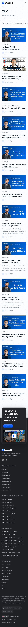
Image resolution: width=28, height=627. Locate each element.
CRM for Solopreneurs (8, 520)
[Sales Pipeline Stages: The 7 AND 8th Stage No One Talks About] (14, 322)
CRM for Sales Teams (8, 523)
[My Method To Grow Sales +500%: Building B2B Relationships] (14, 123)
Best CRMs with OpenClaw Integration (13, 544)
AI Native (9, 23)
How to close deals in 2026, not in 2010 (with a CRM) (11, 77)
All (3, 23)
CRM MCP (5, 469)
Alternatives (18, 23)
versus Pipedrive (6, 565)
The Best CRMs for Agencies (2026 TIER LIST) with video (12, 195)
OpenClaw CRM (6, 487)
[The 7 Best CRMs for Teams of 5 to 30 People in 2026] (14, 211)
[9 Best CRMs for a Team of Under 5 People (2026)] (14, 285)
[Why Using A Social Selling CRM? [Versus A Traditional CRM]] (14, 381)
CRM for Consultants (8, 505)
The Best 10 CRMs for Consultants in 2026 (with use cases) (14, 166)
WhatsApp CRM (6, 481)
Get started (7, 426)
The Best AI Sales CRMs (9, 535)
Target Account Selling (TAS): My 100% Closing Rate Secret (13, 365)
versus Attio (5, 568)
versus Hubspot (6, 573)
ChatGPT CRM (6, 475)
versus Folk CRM (7, 570)
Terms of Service (7, 619)
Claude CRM (5, 472)
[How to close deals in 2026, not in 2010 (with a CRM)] (14, 64)
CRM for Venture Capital (9, 514)
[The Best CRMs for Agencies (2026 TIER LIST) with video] (14, 182)
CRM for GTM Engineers (9, 508)
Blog (3, 7)
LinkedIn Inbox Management (10, 555)
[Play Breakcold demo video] (14, 436)
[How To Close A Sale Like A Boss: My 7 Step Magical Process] (14, 94)
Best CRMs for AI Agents (9, 547)
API (25, 23)
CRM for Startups (7, 502)
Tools (3, 588)
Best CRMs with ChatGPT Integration (12, 541)
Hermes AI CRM (6, 490)
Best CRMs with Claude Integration (12, 538)
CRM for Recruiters (7, 511)
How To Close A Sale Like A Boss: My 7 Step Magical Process (13, 107)
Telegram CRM (6, 484)
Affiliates (4, 582)
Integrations (5, 579)
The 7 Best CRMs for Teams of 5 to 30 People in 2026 (11, 225)
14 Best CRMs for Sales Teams (11, 553)
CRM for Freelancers (8, 517)
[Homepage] (7, 3)
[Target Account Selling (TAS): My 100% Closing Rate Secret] (14, 352)
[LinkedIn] (3, 460)
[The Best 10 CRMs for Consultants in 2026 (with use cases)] (14, 153)
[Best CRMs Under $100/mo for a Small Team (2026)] (14, 248)
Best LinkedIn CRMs (7, 550)
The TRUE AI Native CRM (9, 532)
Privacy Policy (14, 616)
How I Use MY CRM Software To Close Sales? (11, 48)
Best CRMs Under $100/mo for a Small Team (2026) (11, 261)
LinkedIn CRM (6, 478)
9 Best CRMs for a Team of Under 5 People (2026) (11, 298)
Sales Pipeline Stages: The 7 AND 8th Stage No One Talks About (13, 335)
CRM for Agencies (7, 499)
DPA (15, 619)
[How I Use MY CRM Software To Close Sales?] (14, 35)
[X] (6, 460)
